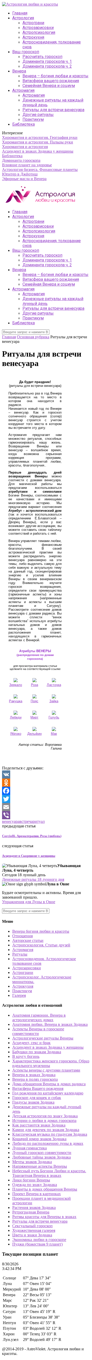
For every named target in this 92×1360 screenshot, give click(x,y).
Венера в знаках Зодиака (33, 1075)
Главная (19, 13)
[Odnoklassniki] (46, 783)
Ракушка (15, 701)
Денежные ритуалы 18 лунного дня (33, 879)
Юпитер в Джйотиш (20, 174)
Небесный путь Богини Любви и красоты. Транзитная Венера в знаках (49, 1173)
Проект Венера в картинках (36, 1194)
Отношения (22, 936)
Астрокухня (33, 37)
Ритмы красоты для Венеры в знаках (44, 1217)
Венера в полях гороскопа (35, 1079)
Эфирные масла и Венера (24, 179)
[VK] (46, 774)
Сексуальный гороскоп (32, 1226)
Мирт (34, 717)
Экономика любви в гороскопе (39, 1239)
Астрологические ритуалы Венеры (42, 1038)
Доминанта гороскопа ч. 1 (47, 61)
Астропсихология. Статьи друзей (41, 945)
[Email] (46, 807)
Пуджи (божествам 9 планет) (37, 1244)
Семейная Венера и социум (48, 85)
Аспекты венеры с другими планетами (46, 1070)
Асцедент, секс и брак (31, 1043)
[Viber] (46, 815)
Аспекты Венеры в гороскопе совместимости (38, 1031)
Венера (19, 71)
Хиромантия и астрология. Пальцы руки (37, 142)
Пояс (34, 701)
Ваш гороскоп (25, 51)
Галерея (19, 995)
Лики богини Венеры (31, 1180)
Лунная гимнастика (29, 1148)
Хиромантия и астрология (25, 146)
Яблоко (15, 734)
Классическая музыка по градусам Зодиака (49, 1134)
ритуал (39, 821)
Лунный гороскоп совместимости (41, 1152)
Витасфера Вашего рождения (37, 1088)
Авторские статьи (27, 940)
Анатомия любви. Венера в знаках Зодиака (50, 1024)
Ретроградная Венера (30, 1212)
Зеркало (15, 685)
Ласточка (54, 685)
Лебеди (15, 717)
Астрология (23, 18)
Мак (54, 734)
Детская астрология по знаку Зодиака (45, 1116)
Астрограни (33, 22)
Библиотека (23, 124)
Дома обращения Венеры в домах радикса (49, 1084)
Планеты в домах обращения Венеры (44, 1189)
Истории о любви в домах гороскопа (44, 1120)
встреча (26, 821)
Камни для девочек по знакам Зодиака (45, 1130)
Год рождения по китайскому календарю (47, 1093)
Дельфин (34, 734)
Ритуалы (19, 954)
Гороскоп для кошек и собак (36, 1097)
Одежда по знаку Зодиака (34, 1184)
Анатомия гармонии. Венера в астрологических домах (39, 1017)
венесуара (10, 821)
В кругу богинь (25, 1056)
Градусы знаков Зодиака (33, 1102)
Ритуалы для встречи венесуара (53, 109)
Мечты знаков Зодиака (32, 1162)
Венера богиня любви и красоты (40, 931)
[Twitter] (46, 799)
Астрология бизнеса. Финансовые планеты (40, 169)
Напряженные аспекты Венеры (39, 1166)
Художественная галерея (33, 1230)
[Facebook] (46, 791)
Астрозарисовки (38, 27)
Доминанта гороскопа (21, 160)
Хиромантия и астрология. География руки (39, 137)
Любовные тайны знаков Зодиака (41, 1157)
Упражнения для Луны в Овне (28, 902)
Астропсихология (38, 32)
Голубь (54, 717)
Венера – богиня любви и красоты (55, 76)
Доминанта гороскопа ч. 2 (47, 66)
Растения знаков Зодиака (34, 1207)
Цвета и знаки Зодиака (32, 1235)
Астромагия (23, 90)
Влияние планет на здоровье (27, 165)
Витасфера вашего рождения (50, 80)
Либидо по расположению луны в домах (47, 1143)
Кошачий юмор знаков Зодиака (39, 1139)
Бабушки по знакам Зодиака (36, 1052)
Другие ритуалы (38, 114)
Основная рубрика (33, 337)
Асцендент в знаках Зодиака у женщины (37, 151)
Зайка (53, 701)
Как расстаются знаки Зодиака (38, 1125)
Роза (34, 685)
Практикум (33, 119)
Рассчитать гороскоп (42, 56)
